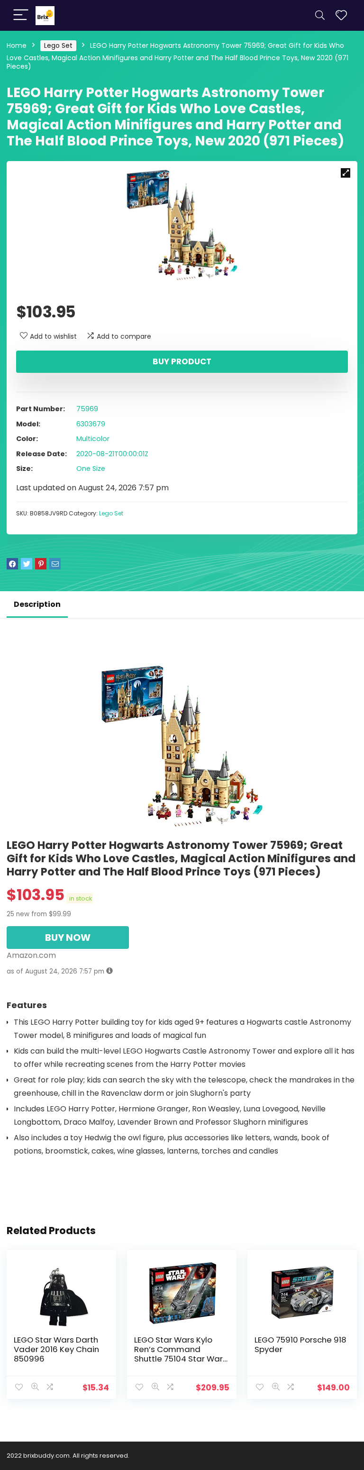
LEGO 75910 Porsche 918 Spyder (300, 1344)
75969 (87, 409)
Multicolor (92, 438)
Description (37, 604)
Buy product (182, 361)
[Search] (320, 15)
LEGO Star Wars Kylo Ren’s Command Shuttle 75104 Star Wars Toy (180, 1354)
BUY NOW (68, 937)
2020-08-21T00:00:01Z (112, 454)
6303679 (90, 424)
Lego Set (58, 45)
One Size (90, 468)
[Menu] (20, 15)
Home (17, 45)
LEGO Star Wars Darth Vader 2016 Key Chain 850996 (56, 1349)
